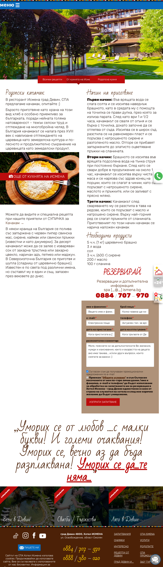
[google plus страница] (25, 536)
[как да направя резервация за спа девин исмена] (158, 179)
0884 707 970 (122, 295)
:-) (153, 557)
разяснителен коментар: (102, 340)
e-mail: (91, 318)
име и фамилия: (97, 306)
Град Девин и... (124, 561)
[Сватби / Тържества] (81, 506)
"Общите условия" (114, 377)
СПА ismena (147, 534)
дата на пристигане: (99, 329)
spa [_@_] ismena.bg (122, 290)
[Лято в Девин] (136, 506)
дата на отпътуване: (133, 329)
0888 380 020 (81, 558)
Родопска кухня (107, 79)
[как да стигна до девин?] (158, 299)
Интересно (121, 546)
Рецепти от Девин (121, 554)
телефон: (127, 318)
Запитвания (122, 534)
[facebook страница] (33, 536)
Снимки (119, 540)
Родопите (146, 546)
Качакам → (15, 223)
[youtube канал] (42, 536)
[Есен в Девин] (27, 506)
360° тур (145, 561)
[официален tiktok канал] (16, 536)
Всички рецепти (52, 79)
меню (10, 5)
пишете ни (31, 547)
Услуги (144, 540)
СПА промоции (147, 554)
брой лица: (127, 306)
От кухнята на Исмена (78, 79)
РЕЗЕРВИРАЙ (122, 272)
